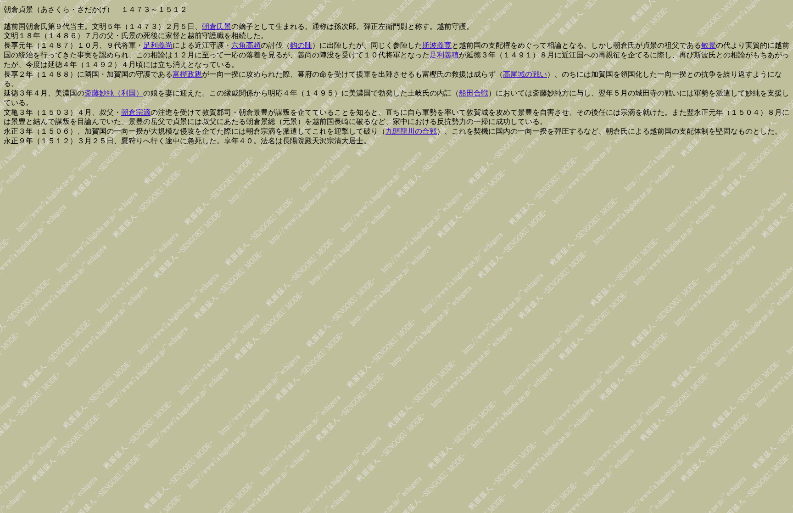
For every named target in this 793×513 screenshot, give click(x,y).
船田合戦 (473, 93)
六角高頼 (246, 45)
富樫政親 (187, 74)
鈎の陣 (301, 45)
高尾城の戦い (525, 74)
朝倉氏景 (216, 26)
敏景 (708, 45)
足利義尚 (158, 45)
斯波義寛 (437, 45)
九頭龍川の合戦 (411, 131)
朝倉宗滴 (136, 112)
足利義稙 (444, 55)
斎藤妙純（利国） (113, 93)
